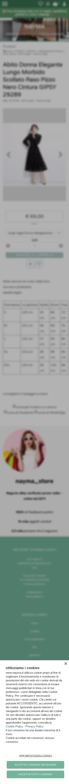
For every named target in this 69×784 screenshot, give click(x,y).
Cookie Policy (14, 726)
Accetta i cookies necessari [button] (35, 764)
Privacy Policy (34, 726)
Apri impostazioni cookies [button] (35, 755)
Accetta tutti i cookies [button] (35, 774)
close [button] (65, 663)
